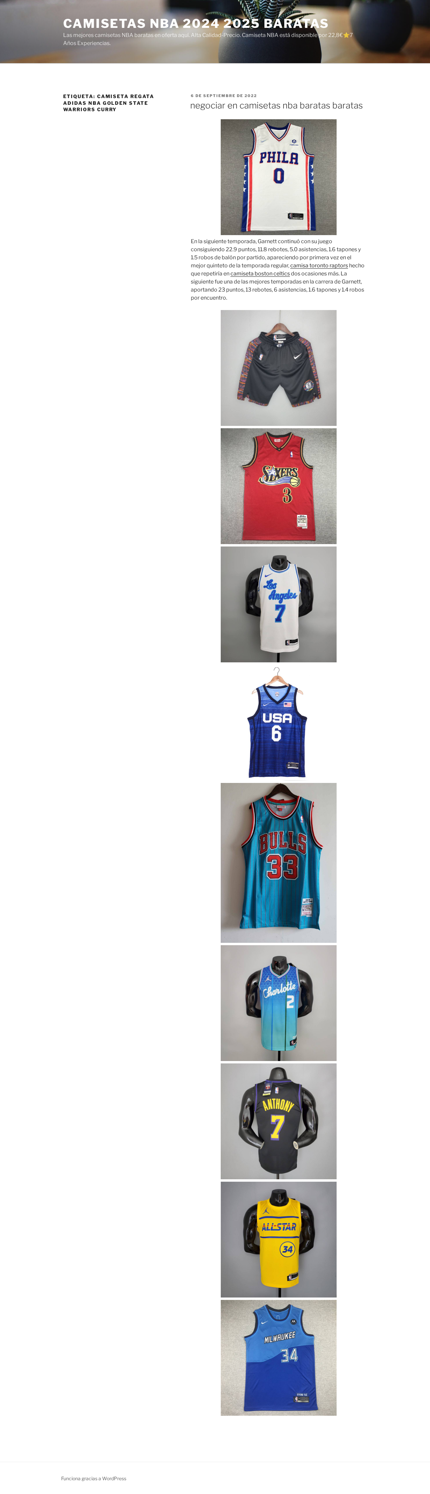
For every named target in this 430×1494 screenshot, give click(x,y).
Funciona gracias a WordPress (93, 1478)
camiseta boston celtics (260, 273)
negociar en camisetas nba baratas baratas (276, 105)
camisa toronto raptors (319, 265)
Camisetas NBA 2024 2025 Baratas (196, 23)
